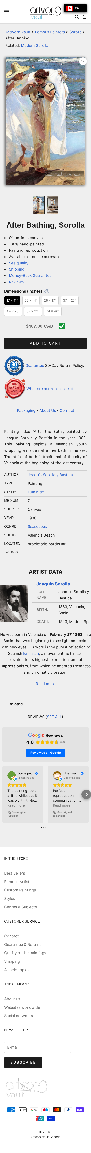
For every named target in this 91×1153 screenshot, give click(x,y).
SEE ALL (54, 717)
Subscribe (23, 1062)
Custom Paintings (20, 890)
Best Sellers (14, 873)
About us (12, 999)
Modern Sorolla (34, 45)
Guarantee (34, 365)
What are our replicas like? (49, 388)
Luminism (36, 492)
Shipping (17, 269)
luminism (31, 653)
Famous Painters (50, 32)
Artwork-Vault (17, 32)
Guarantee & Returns (22, 944)
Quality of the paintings (25, 953)
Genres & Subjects (20, 907)
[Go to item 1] (39, 205)
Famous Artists (17, 881)
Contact (67, 410)
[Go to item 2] (52, 205)
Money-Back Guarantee (30, 275)
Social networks (18, 1015)
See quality (18, 263)
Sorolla (75, 32)
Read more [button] (16, 805)
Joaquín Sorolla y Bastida (50, 475)
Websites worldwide (22, 1007)
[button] (5, 794)
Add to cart (45, 343)
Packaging (26, 410)
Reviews (16, 282)
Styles (9, 898)
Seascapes (37, 526)
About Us (47, 410)
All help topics (16, 970)
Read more (45, 684)
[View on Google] (11, 775)
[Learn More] (46, 291)
